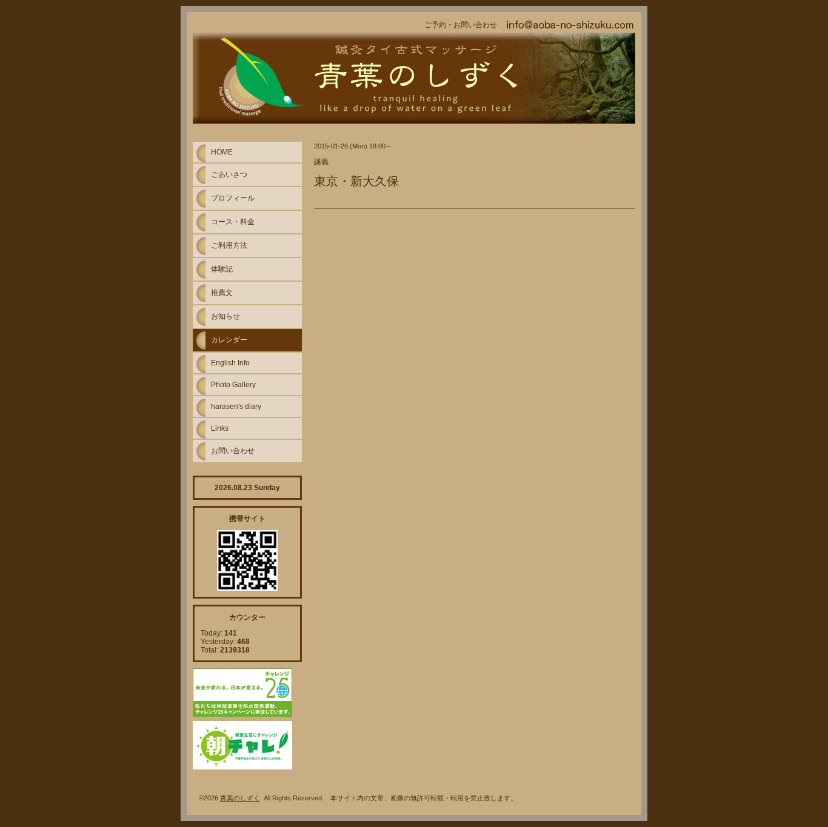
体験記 (222, 269)
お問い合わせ (233, 451)
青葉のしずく (240, 798)
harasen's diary (236, 406)
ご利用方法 (229, 245)
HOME (222, 152)
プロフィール (233, 198)
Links (220, 428)
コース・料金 (233, 222)
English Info (230, 363)
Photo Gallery (233, 384)
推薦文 (222, 292)
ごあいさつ (229, 174)
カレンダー (229, 340)
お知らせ (225, 316)
